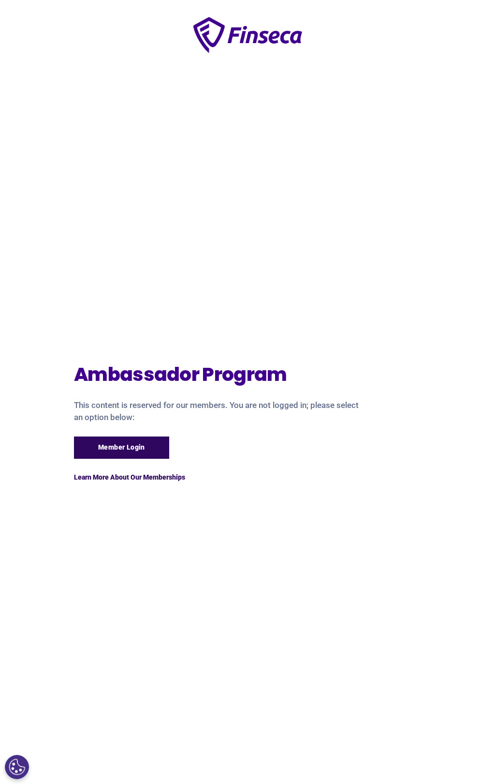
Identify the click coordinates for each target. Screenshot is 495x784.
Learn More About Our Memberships (129, 477)
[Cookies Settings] (17, 767)
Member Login (121, 447)
